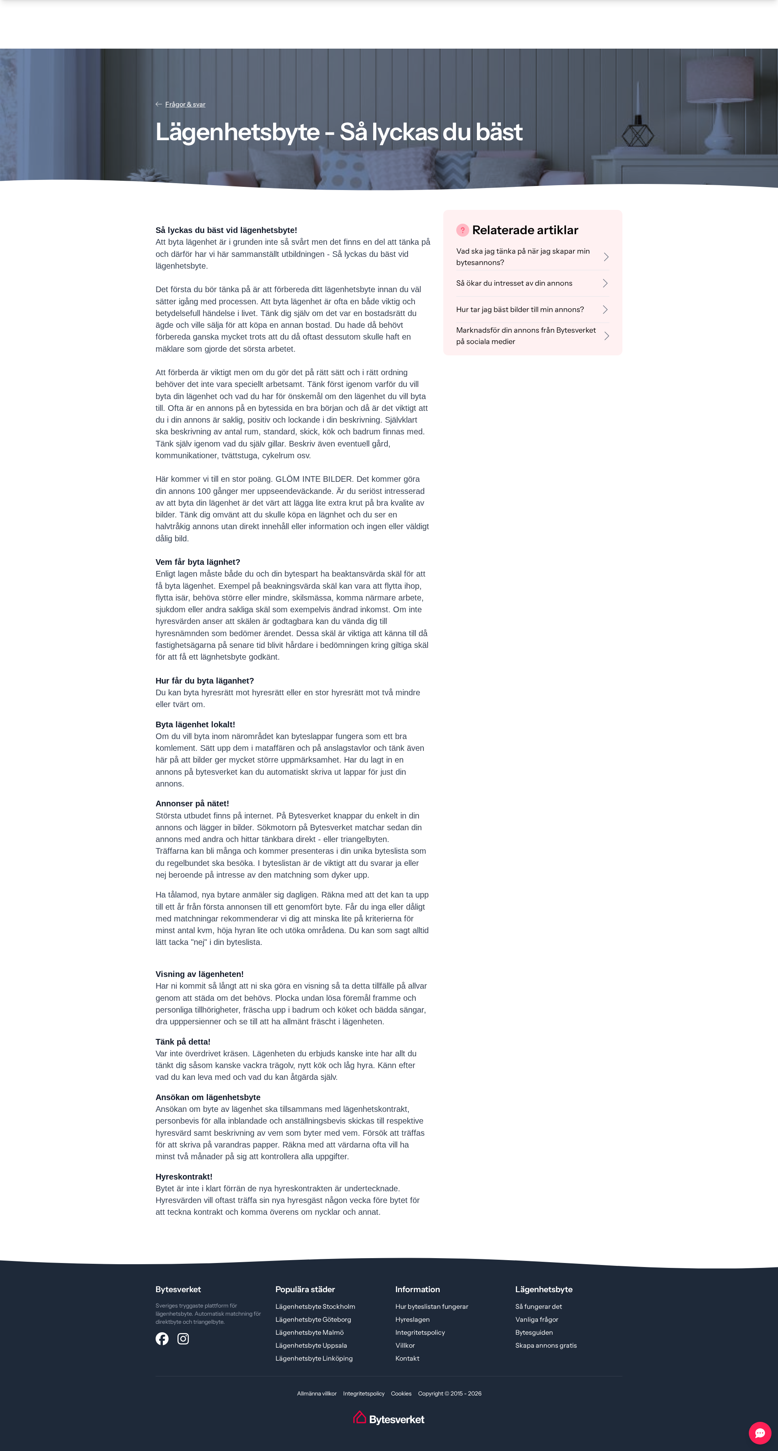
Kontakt (407, 1358)
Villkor (405, 1345)
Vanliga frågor (536, 1319)
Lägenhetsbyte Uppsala (311, 1345)
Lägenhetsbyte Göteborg (313, 1319)
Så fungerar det (538, 1306)
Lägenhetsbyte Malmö (310, 1332)
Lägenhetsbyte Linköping (314, 1358)
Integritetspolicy (420, 1332)
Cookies (401, 1393)
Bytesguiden (534, 1332)
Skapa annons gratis (546, 1345)
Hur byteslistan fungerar (431, 1306)
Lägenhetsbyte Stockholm (315, 1306)
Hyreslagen (412, 1319)
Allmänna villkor (317, 1393)
